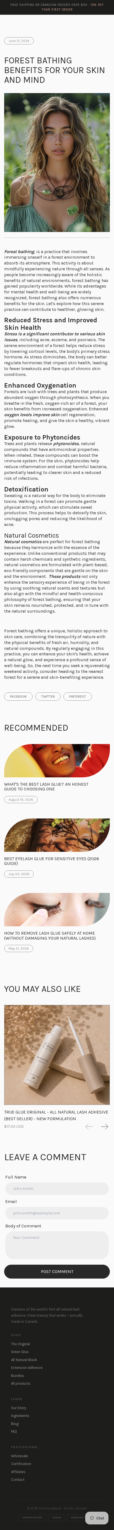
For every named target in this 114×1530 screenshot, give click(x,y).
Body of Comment (23, 1226)
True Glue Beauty (22, 22)
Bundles (17, 1376)
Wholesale (19, 1456)
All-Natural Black (24, 1360)
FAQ (14, 1431)
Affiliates (18, 1472)
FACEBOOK (18, 696)
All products (20, 1383)
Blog (15, 1424)
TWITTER (48, 696)
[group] (57, 1059)
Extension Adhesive (27, 1368)
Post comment (57, 1271)
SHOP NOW (93, 22)
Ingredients (20, 1416)
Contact (17, 1479)
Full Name (15, 1177)
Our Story (18, 1408)
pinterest (77, 696)
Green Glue (19, 1352)
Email (11, 1201)
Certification (21, 1464)
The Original (20, 1344)
